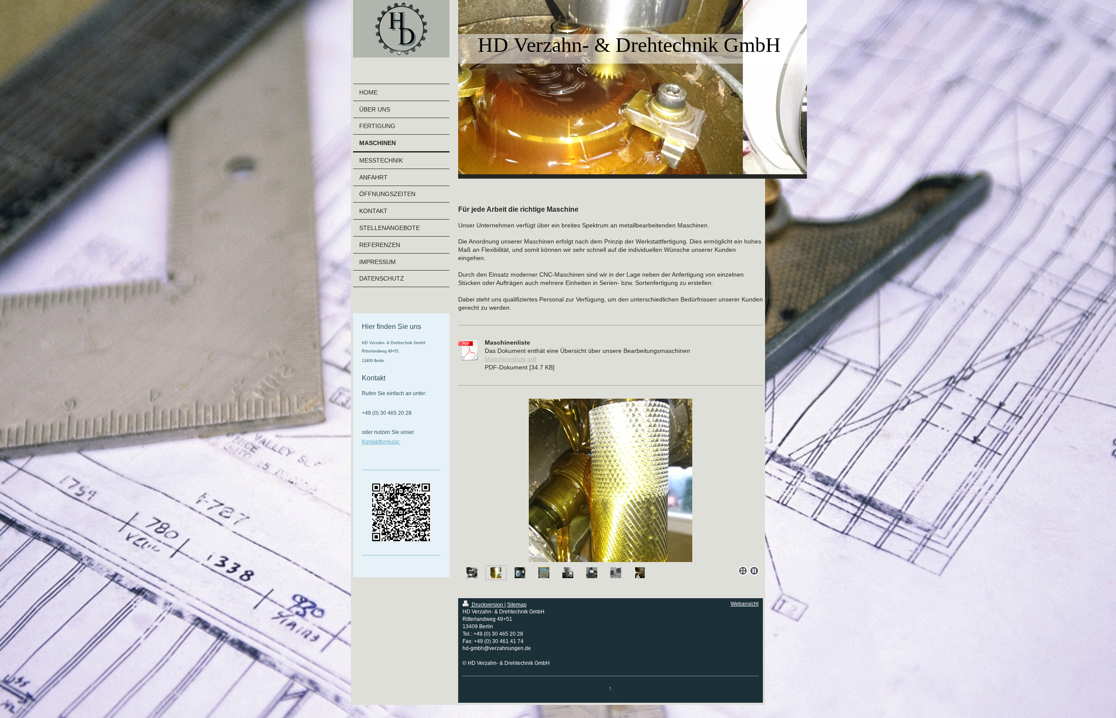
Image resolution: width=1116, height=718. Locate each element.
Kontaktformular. (381, 442)
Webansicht (745, 604)
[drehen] (471, 572)
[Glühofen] (543, 572)
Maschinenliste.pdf (510, 359)
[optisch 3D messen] (591, 572)
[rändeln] (495, 572)
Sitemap (517, 605)
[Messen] (567, 572)
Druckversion (487, 605)
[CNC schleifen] (615, 572)
